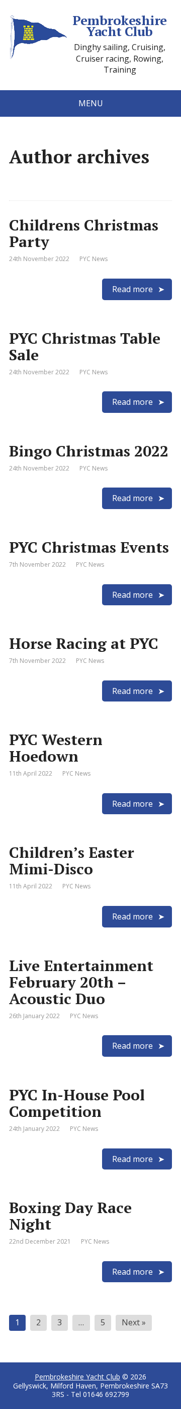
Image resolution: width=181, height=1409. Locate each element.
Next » (134, 1322)
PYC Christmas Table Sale (84, 346)
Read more (132, 289)
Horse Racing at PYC (83, 643)
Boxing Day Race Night (70, 1216)
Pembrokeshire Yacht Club (119, 26)
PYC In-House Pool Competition (77, 1103)
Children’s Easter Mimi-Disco (71, 860)
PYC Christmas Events (89, 547)
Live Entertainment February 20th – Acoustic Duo (81, 982)
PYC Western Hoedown (56, 748)
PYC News (93, 259)
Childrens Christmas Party (83, 233)
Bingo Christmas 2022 (88, 451)
